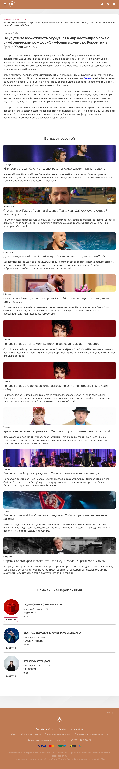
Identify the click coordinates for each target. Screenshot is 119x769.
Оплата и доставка (31, 734)
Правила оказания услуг (57, 734)
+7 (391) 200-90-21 (81, 740)
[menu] (5, 4)
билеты (87, 78)
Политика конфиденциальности (91, 734)
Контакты (61, 740)
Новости (61, 728)
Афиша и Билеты (44, 728)
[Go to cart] (114, 4)
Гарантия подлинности (40, 740)
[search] (108, 4)
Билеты (11, 619)
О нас (14, 734)
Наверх (111, 712)
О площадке (77, 728)
